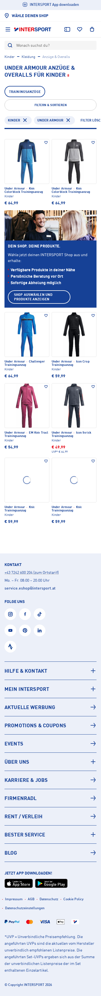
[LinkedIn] (39, 630)
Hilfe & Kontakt (25, 671)
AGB (31, 899)
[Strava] (10, 647)
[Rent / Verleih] (50, 816)
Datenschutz (49, 899)
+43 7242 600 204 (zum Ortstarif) (31, 572)
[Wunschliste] (79, 29)
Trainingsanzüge (25, 92)
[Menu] (7, 29)
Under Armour (50, 120)
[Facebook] (25, 614)
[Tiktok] (39, 614)
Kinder (9, 57)
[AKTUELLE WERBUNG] (50, 707)
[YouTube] (10, 630)
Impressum (14, 899)
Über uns (16, 762)
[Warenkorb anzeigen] (92, 29)
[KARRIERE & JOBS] (50, 780)
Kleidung (28, 57)
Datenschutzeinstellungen (25, 908)
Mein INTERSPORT (26, 689)
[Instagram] (10, 614)
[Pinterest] (25, 630)
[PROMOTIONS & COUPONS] (50, 725)
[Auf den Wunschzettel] (46, 142)
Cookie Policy (73, 899)
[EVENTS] (50, 743)
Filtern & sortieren (51, 105)
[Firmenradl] (50, 798)
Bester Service (24, 834)
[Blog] (50, 853)
